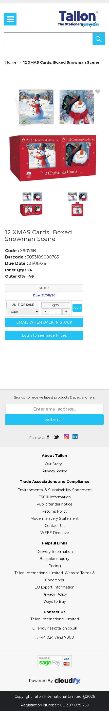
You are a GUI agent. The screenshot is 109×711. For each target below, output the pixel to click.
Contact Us (54, 525)
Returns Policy (54, 511)
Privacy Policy (54, 471)
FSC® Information (55, 497)
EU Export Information (54, 587)
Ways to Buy (54, 601)
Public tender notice (54, 504)
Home (10, 62)
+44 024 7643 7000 (54, 637)
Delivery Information (54, 551)
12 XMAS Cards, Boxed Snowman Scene (61, 62)
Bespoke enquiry (54, 558)
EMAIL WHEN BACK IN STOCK (44, 322)
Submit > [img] (54, 419)
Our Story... (54, 464)
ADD (77, 308)
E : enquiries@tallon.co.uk (54, 628)
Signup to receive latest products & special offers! (54, 397)
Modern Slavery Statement (54, 518)
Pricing (54, 566)
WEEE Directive (54, 532)
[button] (99, 38)
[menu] (10, 19)
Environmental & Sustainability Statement (54, 490)
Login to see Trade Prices (44, 335)
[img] (48, 436)
